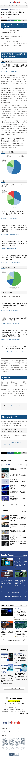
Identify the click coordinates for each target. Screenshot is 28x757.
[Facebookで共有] (10, 20)
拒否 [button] (16, 754)
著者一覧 (4, 735)
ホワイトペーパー (6, 731)
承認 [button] (11, 754)
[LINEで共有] (17, 20)
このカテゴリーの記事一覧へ (13, 640)
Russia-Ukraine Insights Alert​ (14, 405)
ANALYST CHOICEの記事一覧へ (13, 596)
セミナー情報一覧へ (13, 592)
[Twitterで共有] (4, 20)
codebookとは (6, 728)
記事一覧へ (14, 504)
